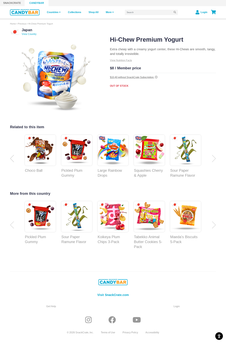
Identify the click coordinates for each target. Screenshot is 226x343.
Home (13, 23)
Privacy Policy (130, 332)
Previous (22, 23)
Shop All (93, 12)
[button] (214, 158)
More (109, 12)
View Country (29, 34)
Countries (52, 12)
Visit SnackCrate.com (113, 295)
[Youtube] (137, 320)
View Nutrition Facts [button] (121, 60)
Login (177, 306)
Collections (74, 12)
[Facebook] (113, 320)
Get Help (51, 306)
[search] (175, 12)
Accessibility (152, 332)
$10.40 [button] (132, 77)
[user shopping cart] (213, 12)
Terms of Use (108, 332)
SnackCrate (12, 3)
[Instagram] (89, 320)
